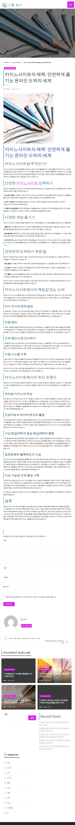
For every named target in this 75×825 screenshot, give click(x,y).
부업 (8, 788)
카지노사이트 (27, 183)
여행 (8, 793)
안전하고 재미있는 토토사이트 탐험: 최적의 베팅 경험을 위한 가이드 (54, 701)
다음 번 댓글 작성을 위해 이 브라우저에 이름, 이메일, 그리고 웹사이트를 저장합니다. (31, 597)
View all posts (26, 625)
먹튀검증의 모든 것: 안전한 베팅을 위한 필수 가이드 (54, 675)
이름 (5, 568)
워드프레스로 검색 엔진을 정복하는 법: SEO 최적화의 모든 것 (18, 701)
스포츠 (9, 768)
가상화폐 (10, 808)
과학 (8, 798)
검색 (6, 714)
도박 (8, 773)
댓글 (5, 540)
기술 (8, 803)
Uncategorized (16, 62)
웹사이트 (6, 586)
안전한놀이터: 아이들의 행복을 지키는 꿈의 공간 (18, 675)
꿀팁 (8, 783)
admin (8, 89)
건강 (8, 763)
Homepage (6, 62)
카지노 (9, 778)
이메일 (5, 577)
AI (7, 813)
